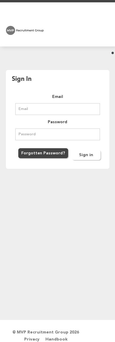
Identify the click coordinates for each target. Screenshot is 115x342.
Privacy (32, 339)
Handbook (56, 339)
